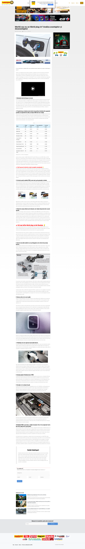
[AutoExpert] (18, 536)
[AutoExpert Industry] (58, 539)
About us (20, 544)
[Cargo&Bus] (50, 536)
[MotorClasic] (60, 536)
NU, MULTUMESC (43, 4)
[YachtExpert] (67, 536)
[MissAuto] (25, 539)
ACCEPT (50, 4)
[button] (69, 3)
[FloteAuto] (33, 536)
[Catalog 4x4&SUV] (48, 539)
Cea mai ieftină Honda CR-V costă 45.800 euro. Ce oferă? (38, 508)
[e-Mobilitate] (35, 539)
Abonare (53, 523)
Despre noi (16, 544)
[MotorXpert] (41, 536)
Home (13, 544)
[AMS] (26, 536)
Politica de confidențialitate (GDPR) (27, 544)
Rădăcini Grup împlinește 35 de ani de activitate (36, 494)
